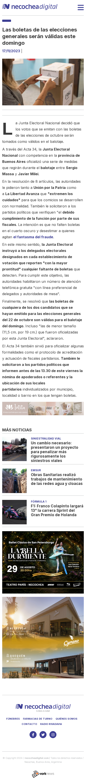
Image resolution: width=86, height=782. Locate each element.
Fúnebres (13, 718)
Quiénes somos (66, 718)
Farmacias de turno (37, 718)
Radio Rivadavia (51, 724)
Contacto (29, 724)
